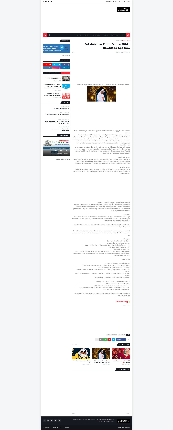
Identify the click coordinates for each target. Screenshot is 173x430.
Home (128, 1)
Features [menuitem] (115, 35)
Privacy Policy (47, 428)
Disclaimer (109, 1)
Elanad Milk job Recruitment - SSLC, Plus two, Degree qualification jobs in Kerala (52, 86)
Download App (122, 302)
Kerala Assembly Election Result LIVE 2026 (57, 115)
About (123, 1)
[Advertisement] (75, 18)
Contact (55, 428)
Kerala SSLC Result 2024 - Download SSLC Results (53, 78)
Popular (65, 73)
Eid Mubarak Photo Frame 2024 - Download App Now (102, 361)
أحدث (128, 413)
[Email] (101, 339)
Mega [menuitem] (106, 35)
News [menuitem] (122, 35)
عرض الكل (74, 344)
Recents (56, 73)
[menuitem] (128, 35)
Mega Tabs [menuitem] (96, 35)
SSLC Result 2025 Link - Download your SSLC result (52, 94)
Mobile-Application (112, 334)
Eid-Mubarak (117, 40)
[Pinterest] (109, 339)
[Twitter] (113, 339)
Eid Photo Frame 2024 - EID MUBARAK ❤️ (122, 361)
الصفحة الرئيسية (126, 40)
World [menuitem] (86, 35)
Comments (47, 73)
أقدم (74, 413)
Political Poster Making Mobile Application (59, 129)
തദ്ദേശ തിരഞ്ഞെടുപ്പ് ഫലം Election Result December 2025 (57, 122)
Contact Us (116, 1)
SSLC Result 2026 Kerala (61, 109)
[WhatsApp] (105, 339)
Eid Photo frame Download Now (81, 361)
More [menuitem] (79, 35)
